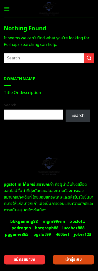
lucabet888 (73, 228)
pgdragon (21, 228)
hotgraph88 (46, 228)
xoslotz (77, 222)
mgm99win (54, 222)
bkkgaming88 (24, 222)
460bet (63, 235)
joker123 (82, 235)
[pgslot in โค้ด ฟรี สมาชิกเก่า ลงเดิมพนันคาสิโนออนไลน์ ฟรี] (49, 9)
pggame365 (16, 235)
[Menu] (7, 9)
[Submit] (89, 58)
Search (10, 105)
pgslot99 (42, 235)
